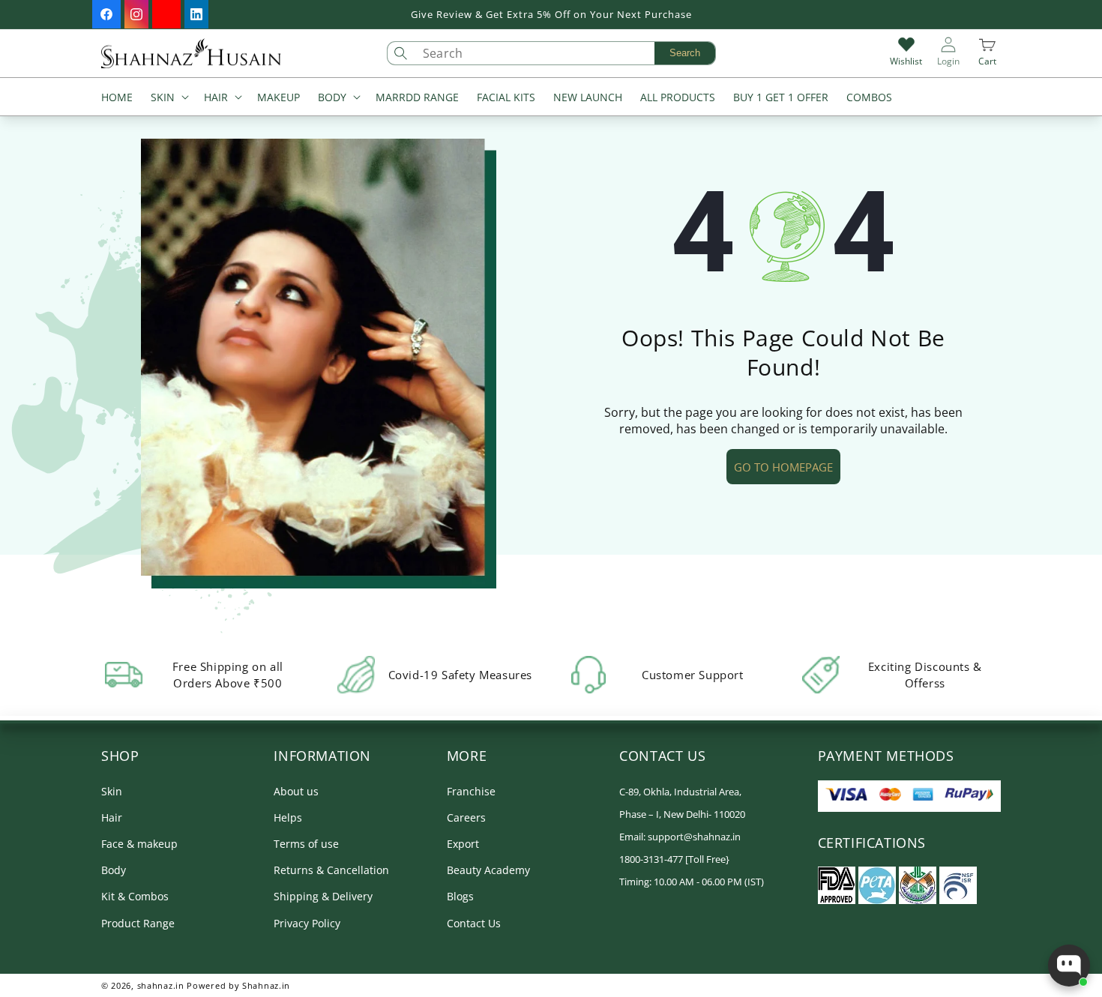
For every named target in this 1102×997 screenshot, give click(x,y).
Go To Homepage (783, 467)
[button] (168, 98)
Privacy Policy (307, 923)
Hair (111, 817)
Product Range (138, 923)
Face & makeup (139, 844)
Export (463, 844)
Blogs (460, 896)
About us (296, 791)
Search (684, 52)
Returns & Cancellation (331, 870)
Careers (466, 817)
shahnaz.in (160, 985)
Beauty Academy (488, 870)
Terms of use (306, 844)
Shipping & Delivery (323, 896)
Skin (111, 791)
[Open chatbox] (1069, 966)
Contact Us (474, 923)
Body (113, 870)
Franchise (471, 791)
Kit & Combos (135, 896)
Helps (288, 817)
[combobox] (565, 53)
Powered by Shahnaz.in (238, 985)
